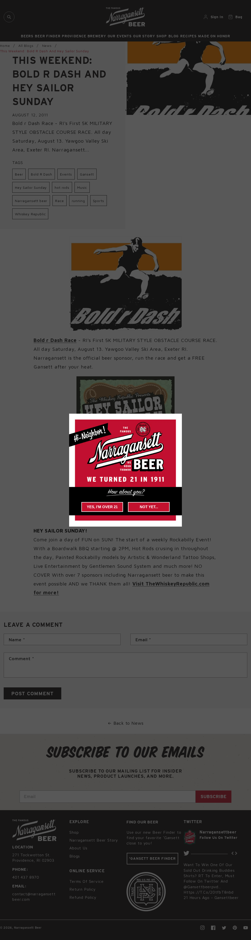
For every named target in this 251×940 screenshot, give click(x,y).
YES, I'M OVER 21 (102, 507)
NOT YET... (149, 507)
